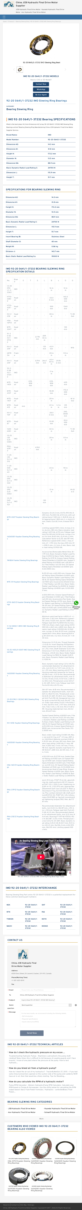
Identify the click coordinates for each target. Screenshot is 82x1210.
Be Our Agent (41, 95)
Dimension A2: (12, 144)
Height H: (10, 154)
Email (10, 990)
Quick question (10, 1006)
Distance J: (10, 251)
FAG (43, 912)
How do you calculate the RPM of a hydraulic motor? (36, 1081)
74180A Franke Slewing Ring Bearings (22, 560)
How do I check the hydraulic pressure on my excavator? (37, 1052)
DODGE (45, 926)
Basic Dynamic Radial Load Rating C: (22, 168)
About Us (6, 1205)
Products (11, 21)
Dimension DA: (12, 163)
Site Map (23, 1205)
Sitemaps (30, 1205)
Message (12, 1012)
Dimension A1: (12, 149)
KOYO (44, 919)
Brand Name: (11, 135)
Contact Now (41, 84)
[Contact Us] (76, 605)
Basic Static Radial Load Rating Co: (21, 256)
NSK (8, 905)
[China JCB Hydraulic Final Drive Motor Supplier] (9, 3)
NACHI (9, 926)
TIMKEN (10, 919)
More (41, 1119)
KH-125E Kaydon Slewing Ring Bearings (23, 723)
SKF (43, 905)
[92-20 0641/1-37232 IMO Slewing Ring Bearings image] (41, 45)
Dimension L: (11, 173)
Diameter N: (11, 158)
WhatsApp (41, 89)
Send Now (32, 1033)
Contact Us (15, 1205)
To (10, 995)
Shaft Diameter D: (13, 242)
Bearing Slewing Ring (22, 21)
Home (5, 21)
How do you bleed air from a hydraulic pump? (32, 1068)
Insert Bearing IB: (13, 237)
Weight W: (10, 247)
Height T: (10, 177)
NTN (8, 912)
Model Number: (12, 140)
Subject (11, 1000)
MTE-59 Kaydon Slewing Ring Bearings (23, 582)
